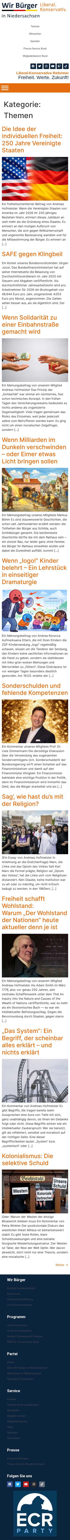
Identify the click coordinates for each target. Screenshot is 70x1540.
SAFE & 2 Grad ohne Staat (23, 1341)
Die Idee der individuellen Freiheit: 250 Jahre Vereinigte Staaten (32, 139)
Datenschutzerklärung (20, 1299)
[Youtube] (53, 66)
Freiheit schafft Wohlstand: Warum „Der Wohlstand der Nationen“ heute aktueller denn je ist (34, 913)
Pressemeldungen (18, 1458)
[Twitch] (59, 66)
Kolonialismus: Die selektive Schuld (27, 1159)
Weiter (61, 1265)
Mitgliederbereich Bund (35, 56)
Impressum (13, 1293)
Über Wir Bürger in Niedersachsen (27, 1367)
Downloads (13, 1438)
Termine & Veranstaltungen (23, 1404)
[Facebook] (33, 66)
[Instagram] (46, 66)
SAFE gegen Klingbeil (32, 254)
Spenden (35, 41)
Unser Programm (17, 1325)
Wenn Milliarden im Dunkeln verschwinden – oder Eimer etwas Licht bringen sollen (34, 450)
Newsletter (13, 1410)
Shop (10, 1426)
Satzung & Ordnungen (20, 1378)
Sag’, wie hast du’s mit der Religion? (32, 800)
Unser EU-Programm (19, 1330)
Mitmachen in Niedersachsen (24, 1373)
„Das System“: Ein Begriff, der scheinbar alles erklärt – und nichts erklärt (32, 1041)
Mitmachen (35, 33)
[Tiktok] (66, 66)
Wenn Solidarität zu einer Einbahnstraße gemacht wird (30, 324)
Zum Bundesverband (19, 1304)
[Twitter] (40, 66)
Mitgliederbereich (17, 1421)
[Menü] (5, 88)
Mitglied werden (16, 1415)
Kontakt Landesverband (21, 1288)
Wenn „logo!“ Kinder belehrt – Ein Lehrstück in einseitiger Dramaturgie (34, 571)
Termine (35, 26)
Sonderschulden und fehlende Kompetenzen (35, 689)
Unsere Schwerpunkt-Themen (25, 1336)
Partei (10, 1362)
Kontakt (11, 1399)
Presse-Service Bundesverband (25, 1463)
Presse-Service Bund (35, 48)
